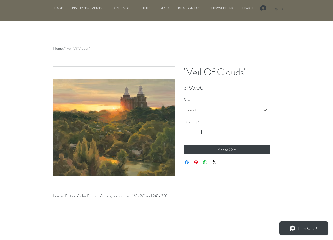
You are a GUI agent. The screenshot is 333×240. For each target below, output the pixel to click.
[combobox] (227, 110)
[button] (119, 8)
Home (58, 48)
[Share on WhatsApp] (205, 162)
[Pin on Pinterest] (196, 162)
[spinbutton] (194, 132)
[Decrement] (187, 132)
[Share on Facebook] (187, 162)
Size (188, 100)
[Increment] (201, 132)
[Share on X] (214, 162)
